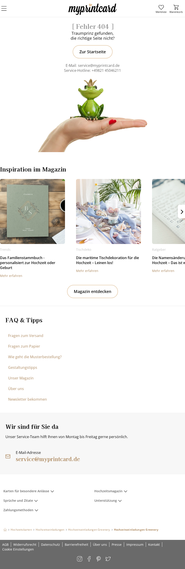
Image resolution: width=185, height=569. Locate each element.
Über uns (16, 388)
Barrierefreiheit (76, 544)
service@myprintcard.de (99, 65)
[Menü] (6, 11)
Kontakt (154, 544)
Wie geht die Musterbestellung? (35, 356)
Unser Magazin (21, 378)
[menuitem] (161, 9)
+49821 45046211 (106, 70)
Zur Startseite (92, 51)
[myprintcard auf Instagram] (80, 559)
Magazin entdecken (92, 291)
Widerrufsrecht (24, 544)
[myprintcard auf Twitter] (108, 559)
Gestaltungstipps (22, 367)
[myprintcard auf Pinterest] (99, 559)
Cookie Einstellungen (18, 549)
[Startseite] (5, 529)
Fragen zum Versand (25, 335)
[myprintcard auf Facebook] (89, 559)
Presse (117, 544)
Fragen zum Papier (24, 346)
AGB (5, 544)
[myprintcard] (92, 13)
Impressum (134, 544)
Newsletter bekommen (27, 399)
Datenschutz (50, 544)
